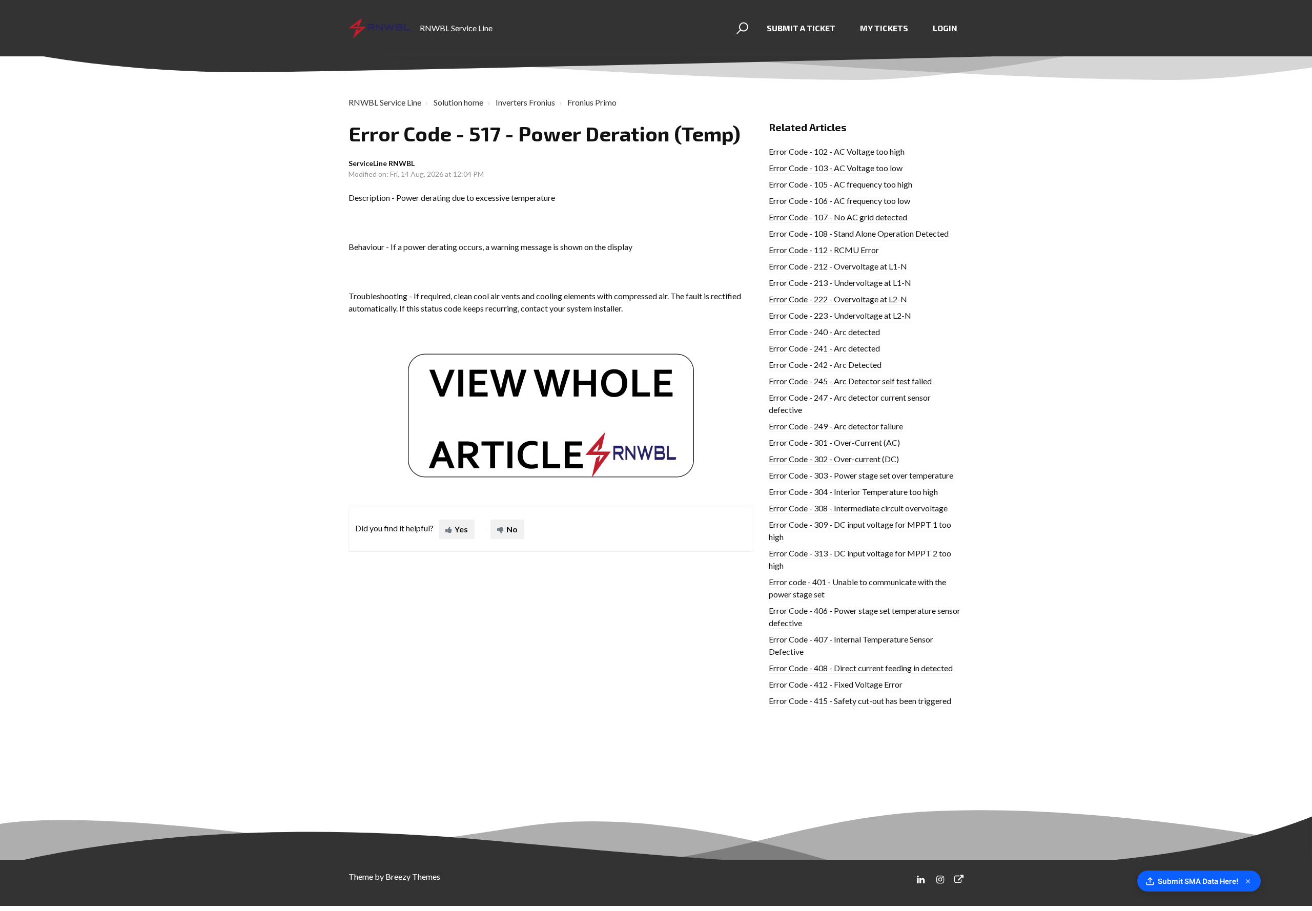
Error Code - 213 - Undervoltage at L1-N (840, 282)
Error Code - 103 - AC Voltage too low (836, 168)
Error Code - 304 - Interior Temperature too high (853, 491)
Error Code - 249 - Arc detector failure (836, 426)
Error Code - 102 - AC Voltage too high (837, 151)
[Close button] (1248, 881)
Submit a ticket (801, 28)
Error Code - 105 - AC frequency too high (840, 184)
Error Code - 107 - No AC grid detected (838, 217)
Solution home (458, 102)
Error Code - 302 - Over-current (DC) (834, 459)
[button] (740, 28)
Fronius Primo (592, 102)
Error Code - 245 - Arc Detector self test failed (850, 381)
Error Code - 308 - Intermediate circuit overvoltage (858, 508)
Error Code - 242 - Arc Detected (825, 364)
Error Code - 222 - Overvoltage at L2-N (838, 299)
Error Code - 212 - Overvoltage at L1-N (838, 266)
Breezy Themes (412, 876)
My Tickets (884, 28)
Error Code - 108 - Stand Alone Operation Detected (859, 233)
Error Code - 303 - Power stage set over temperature (861, 475)
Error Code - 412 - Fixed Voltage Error (836, 684)
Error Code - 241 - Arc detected (824, 348)
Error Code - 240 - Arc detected (824, 332)
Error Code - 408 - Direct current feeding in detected (861, 668)
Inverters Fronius (525, 102)
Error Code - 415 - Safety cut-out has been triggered (860, 701)
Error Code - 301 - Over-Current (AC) (834, 442)
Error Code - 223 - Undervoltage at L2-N (840, 315)
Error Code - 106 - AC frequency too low (839, 200)
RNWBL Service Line (384, 102)
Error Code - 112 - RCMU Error (824, 250)
